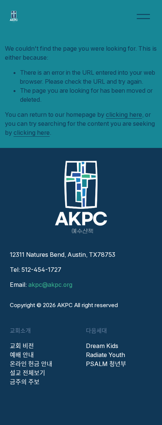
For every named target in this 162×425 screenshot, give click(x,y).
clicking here (124, 114)
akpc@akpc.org (50, 284)
